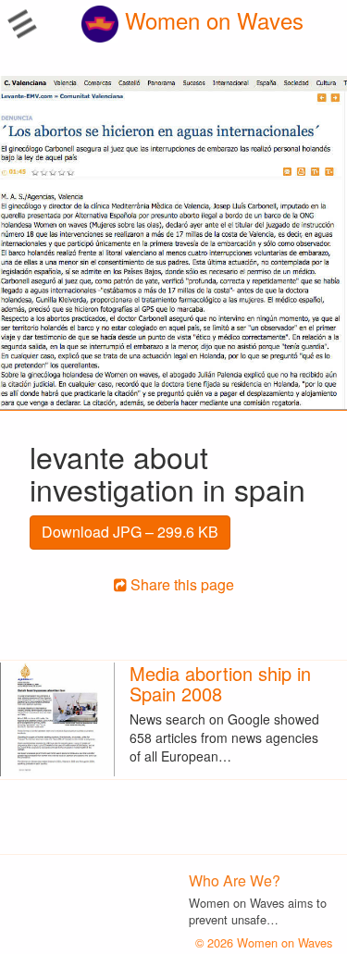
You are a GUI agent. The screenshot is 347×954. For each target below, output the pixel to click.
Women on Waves (211, 20)
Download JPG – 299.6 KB (130, 531)
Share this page (180, 584)
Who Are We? (234, 880)
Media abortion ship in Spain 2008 (220, 683)
